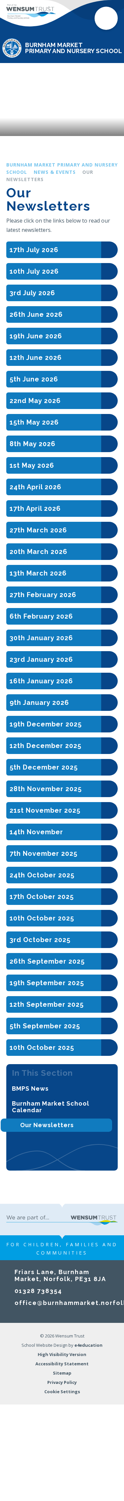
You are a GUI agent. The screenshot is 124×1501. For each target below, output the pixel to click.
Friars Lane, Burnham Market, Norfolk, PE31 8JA (60, 1275)
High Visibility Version (62, 1354)
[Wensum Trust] (31, 11)
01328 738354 (38, 1290)
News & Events (55, 172)
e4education (88, 1345)
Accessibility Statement (62, 1364)
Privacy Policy (62, 1382)
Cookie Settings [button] (62, 1392)
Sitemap (62, 1373)
